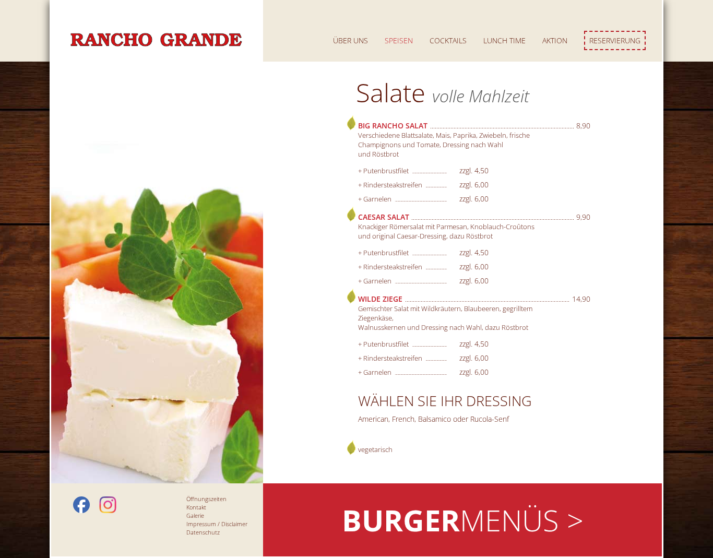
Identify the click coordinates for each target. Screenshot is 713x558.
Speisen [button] (399, 40)
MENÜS (463, 520)
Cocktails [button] (448, 40)
